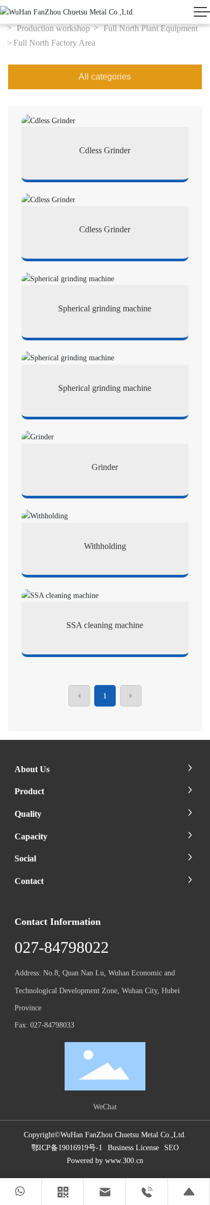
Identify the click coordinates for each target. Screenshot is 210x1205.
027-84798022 (62, 947)
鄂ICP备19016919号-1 (66, 1148)
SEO (171, 1148)
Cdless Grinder (104, 150)
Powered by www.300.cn (105, 1161)
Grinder (105, 467)
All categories (105, 76)
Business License (133, 1148)
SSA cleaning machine (104, 625)
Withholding (105, 546)
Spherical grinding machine (104, 308)
